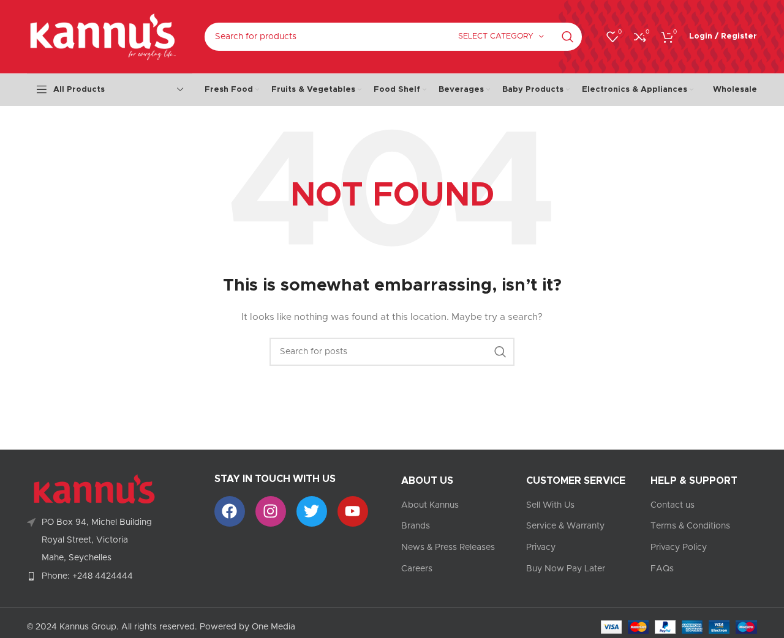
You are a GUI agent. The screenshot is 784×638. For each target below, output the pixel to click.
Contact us (672, 505)
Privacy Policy (678, 547)
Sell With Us (550, 505)
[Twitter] (311, 511)
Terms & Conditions (690, 526)
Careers (416, 569)
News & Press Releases (448, 547)
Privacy (541, 547)
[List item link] (111, 576)
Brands (415, 526)
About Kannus (430, 505)
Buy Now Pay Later (565, 569)
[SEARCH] (568, 37)
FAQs (662, 569)
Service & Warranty (565, 526)
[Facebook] (229, 511)
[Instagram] (270, 511)
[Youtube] (352, 511)
